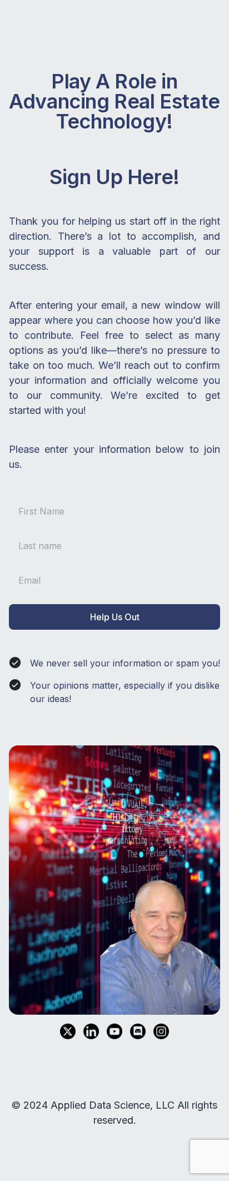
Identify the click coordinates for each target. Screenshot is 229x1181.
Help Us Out (115, 616)
